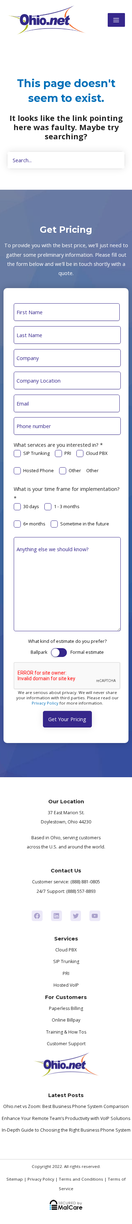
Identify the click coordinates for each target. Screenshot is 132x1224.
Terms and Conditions (81, 1179)
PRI (67, 453)
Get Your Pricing (67, 719)
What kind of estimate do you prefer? (67, 641)
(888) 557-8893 (81, 891)
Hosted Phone (38, 470)
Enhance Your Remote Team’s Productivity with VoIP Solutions (66, 1118)
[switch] (59, 652)
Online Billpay (66, 1020)
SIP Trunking (36, 453)
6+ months (34, 523)
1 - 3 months (67, 506)
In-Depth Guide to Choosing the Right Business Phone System (66, 1130)
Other (75, 470)
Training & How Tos (66, 1032)
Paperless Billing (66, 1008)
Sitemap (14, 1179)
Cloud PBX (96, 453)
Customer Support (66, 1044)
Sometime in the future (84, 523)
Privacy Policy (45, 703)
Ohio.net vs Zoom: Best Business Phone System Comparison (66, 1106)
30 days (31, 506)
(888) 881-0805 (85, 882)
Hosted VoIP (66, 985)
